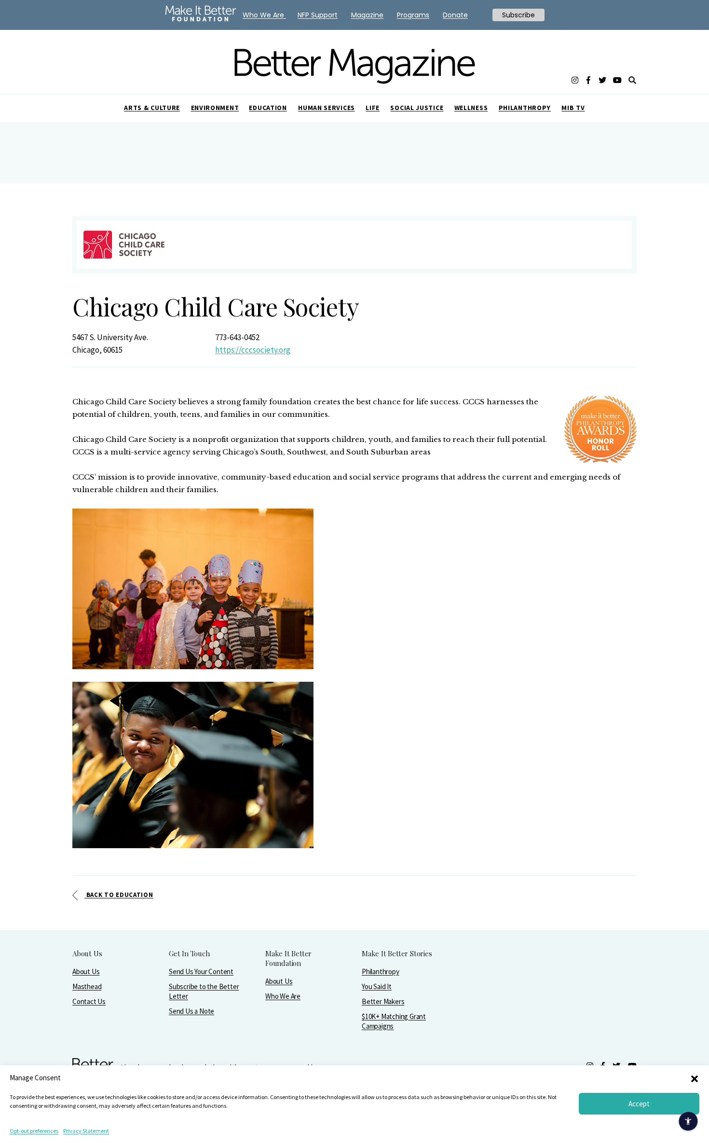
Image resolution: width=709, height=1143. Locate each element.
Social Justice (416, 107)
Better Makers (383, 1001)
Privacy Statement (86, 1130)
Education (267, 107)
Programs (413, 15)
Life (373, 107)
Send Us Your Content (201, 971)
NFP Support (318, 15)
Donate (455, 15)
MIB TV (573, 107)
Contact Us (89, 1001)
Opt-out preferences (34, 1130)
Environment (215, 107)
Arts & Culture (152, 107)
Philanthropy (525, 107)
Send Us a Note (191, 1011)
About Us (85, 971)
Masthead (86, 986)
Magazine (367, 15)
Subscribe (518, 15)
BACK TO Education (118, 895)
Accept (639, 1103)
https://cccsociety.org (252, 349)
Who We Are (282, 996)
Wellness (471, 107)
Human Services (326, 107)
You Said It (377, 986)
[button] (694, 1078)
